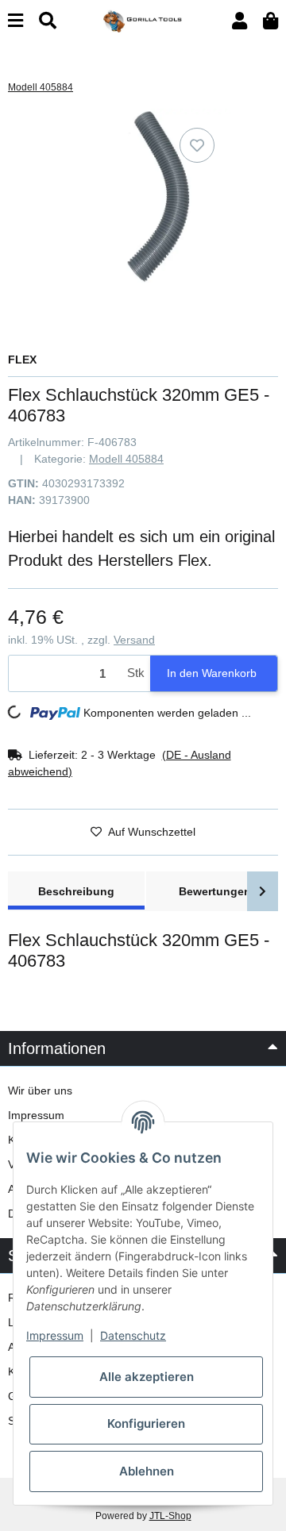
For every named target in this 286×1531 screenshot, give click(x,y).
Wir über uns (40, 1090)
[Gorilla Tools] (143, 19)
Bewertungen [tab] (215, 891)
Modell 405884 (126, 458)
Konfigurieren (146, 1423)
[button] (239, 21)
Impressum (36, 1115)
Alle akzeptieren (146, 1376)
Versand (134, 639)
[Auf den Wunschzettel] (197, 145)
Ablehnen (146, 1471)
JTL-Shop (170, 1515)
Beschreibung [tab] (76, 891)
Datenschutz (133, 1335)
